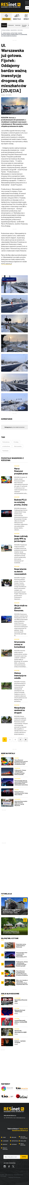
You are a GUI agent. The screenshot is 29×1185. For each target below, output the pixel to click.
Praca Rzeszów (22, 1144)
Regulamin (23, 1141)
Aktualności (17, 778)
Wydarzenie (17, 998)
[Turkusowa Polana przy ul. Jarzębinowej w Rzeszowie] (14, 926)
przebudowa (6, 446)
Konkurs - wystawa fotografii (20, 1041)
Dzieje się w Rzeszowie (10, 994)
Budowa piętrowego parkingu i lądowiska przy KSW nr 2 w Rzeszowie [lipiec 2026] (12, 911)
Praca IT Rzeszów (5, 1148)
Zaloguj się (7, 427)
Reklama (14, 1137)
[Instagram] (5, 1167)
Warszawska (17, 446)
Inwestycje (17, 25)
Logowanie (5, 1141)
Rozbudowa (5, 442)
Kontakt (5, 1144)
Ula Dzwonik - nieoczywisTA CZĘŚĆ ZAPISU (21, 1032)
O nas (4, 1137)
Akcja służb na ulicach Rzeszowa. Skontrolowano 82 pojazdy (21, 610)
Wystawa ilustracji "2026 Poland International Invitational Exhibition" (21, 1012)
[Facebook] (10, 1167)
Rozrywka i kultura (24, 26)
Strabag (16, 442)
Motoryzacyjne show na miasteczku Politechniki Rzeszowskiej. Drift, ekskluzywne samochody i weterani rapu (21, 783)
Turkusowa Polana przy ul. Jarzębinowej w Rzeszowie (11, 932)
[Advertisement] (14, 825)
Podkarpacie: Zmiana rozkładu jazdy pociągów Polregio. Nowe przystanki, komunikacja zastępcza (21, 773)
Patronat (14, 1144)
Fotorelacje (6, 894)
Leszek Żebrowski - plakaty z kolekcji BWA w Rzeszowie (21, 1022)
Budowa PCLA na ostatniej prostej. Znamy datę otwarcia (20, 503)
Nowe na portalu (8, 753)
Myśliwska (5, 450)
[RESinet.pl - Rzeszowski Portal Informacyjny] (10, 7)
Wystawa (17, 1008)
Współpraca (15, 1141)
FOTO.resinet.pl (6, 264)
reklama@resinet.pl (20, 1117)
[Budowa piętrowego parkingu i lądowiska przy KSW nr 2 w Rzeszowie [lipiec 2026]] (14, 906)
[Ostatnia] (26, 739)
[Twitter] (14, 1167)
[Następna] (20, 739)
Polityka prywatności (23, 1137)
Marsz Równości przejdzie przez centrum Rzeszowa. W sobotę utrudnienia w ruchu (21, 762)
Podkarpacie (11, 25)
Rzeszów (4, 25)
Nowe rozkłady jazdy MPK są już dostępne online (21, 540)
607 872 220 (9, 1117)
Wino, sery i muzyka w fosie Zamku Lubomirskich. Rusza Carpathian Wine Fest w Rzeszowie (22, 982)
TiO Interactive (17, 1177)
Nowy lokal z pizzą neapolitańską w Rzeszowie (21, 945)
